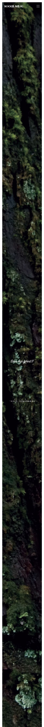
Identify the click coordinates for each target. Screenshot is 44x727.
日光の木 (14, 6)
